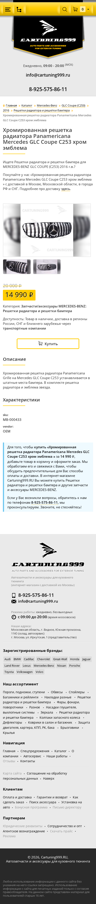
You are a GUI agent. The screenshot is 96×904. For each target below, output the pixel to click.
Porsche (74, 666)
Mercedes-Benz (44, 666)
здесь (65, 188)
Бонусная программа (31, 807)
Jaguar (86, 659)
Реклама (9, 836)
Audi (7, 659)
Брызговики (70, 727)
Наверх (48, 778)
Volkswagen (25, 672)
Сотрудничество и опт (65, 826)
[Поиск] (65, 9)
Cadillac (29, 659)
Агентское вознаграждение (24, 831)
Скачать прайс (61, 831)
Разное (34, 707)
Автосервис (32, 756)
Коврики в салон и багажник (50, 722)
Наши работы (56, 756)
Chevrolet (43, 659)
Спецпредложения (35, 751)
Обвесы (57, 692)
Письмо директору (67, 807)
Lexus (27, 666)
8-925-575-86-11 (48, 89)
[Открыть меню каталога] (20, 9)
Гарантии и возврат (52, 797)
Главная (9, 751)
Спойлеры (77, 692)
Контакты (27, 761)
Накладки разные (57, 697)
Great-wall (60, 659)
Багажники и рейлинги (20, 697)
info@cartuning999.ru (48, 75)
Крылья (9, 733)
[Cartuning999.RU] (48, 26)
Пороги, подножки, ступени (24, 692)
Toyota (9, 672)
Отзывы (9, 761)
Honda (74, 659)
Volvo (39, 672)
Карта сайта (12, 773)
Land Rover (12, 666)
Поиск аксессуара (42, 802)
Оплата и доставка (17, 797)
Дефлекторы (12, 722)
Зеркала (47, 712)
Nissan (61, 666)
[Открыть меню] (8, 9)
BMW (17, 659)
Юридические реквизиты (22, 826)
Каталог (60, 751)
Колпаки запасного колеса (60, 717)
